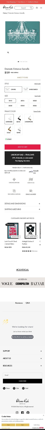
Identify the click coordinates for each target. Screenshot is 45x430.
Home (5, 13)
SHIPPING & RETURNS (13, 209)
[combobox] (23, 7)
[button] (18, 61)
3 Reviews (34, 251)
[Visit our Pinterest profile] (28, 412)
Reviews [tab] (19, 303)
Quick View (15, 237)
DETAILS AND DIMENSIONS (15, 203)
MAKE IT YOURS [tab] (22, 78)
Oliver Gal (19, 407)
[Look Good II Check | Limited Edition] (13, 230)
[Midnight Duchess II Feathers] (30, 230)
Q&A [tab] (28, 303)
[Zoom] (7, 52)
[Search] (31, 8)
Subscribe (22, 381)
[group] (22, 36)
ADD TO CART (22, 147)
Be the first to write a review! (22, 337)
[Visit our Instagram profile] (17, 412)
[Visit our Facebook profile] (22, 412)
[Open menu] (41, 8)
